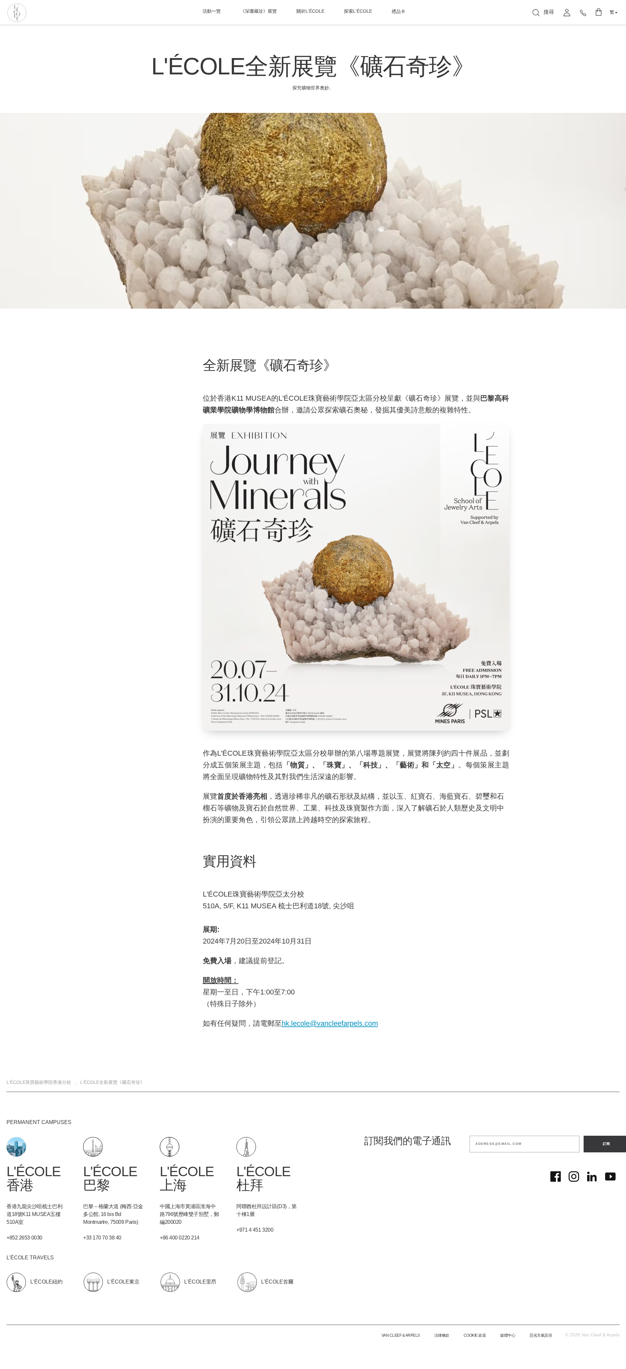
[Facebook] (555, 1176)
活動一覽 (211, 11)
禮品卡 (398, 11)
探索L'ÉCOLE (358, 11)
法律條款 (441, 1335)
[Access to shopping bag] (599, 12)
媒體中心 (507, 1335)
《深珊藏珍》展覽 (258, 11)
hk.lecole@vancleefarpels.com (330, 1024)
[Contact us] (583, 12)
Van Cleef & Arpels (400, 1335)
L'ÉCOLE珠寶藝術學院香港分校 (39, 1082)
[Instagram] (574, 1176)
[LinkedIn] (592, 1176)
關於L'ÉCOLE (310, 11)
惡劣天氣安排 (540, 1335)
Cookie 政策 (475, 1335)
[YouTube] (610, 1176)
